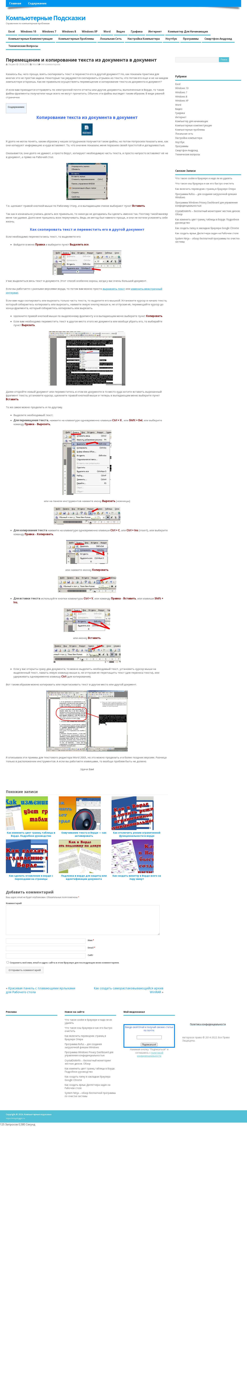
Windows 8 (69, 31)
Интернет (155, 31)
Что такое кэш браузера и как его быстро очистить (204, 183)
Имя (91, 940)
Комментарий (14, 903)
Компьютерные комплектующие (30, 38)
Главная (15, 3)
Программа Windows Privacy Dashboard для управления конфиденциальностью (89, 1054)
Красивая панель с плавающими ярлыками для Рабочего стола (40, 990)
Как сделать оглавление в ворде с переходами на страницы (31, 877)
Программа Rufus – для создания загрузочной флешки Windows (83, 1045)
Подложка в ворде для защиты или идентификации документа (84, 877)
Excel (11, 31)
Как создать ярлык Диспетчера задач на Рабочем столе (207, 233)
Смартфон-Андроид (218, 38)
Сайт (90, 955)
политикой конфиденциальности (150, 1054)
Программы (191, 38)
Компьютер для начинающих (188, 31)
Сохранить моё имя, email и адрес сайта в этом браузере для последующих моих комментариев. (64, 962)
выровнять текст (114, 288)
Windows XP (89, 31)
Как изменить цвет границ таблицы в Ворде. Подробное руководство (31, 834)
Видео (120, 31)
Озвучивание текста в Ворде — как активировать (83, 834)
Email (91, 947)
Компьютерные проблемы (76, 38)
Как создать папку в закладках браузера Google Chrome (207, 228)
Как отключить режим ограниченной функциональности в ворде (136, 834)
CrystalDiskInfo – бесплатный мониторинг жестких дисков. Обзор (88, 1062)
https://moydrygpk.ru (15, 1118)
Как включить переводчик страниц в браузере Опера (205, 188)
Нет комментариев (50, 64)
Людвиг (12, 64)
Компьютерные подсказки (45, 18)
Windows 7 (49, 31)
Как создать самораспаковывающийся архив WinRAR (128, 990)
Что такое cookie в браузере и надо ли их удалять (203, 178)
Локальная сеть (111, 38)
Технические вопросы (23, 46)
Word (107, 31)
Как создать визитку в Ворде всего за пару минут (137, 877)
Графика (136, 31)
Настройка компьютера (144, 38)
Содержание (37, 3)
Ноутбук (171, 38)
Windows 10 (28, 31)
